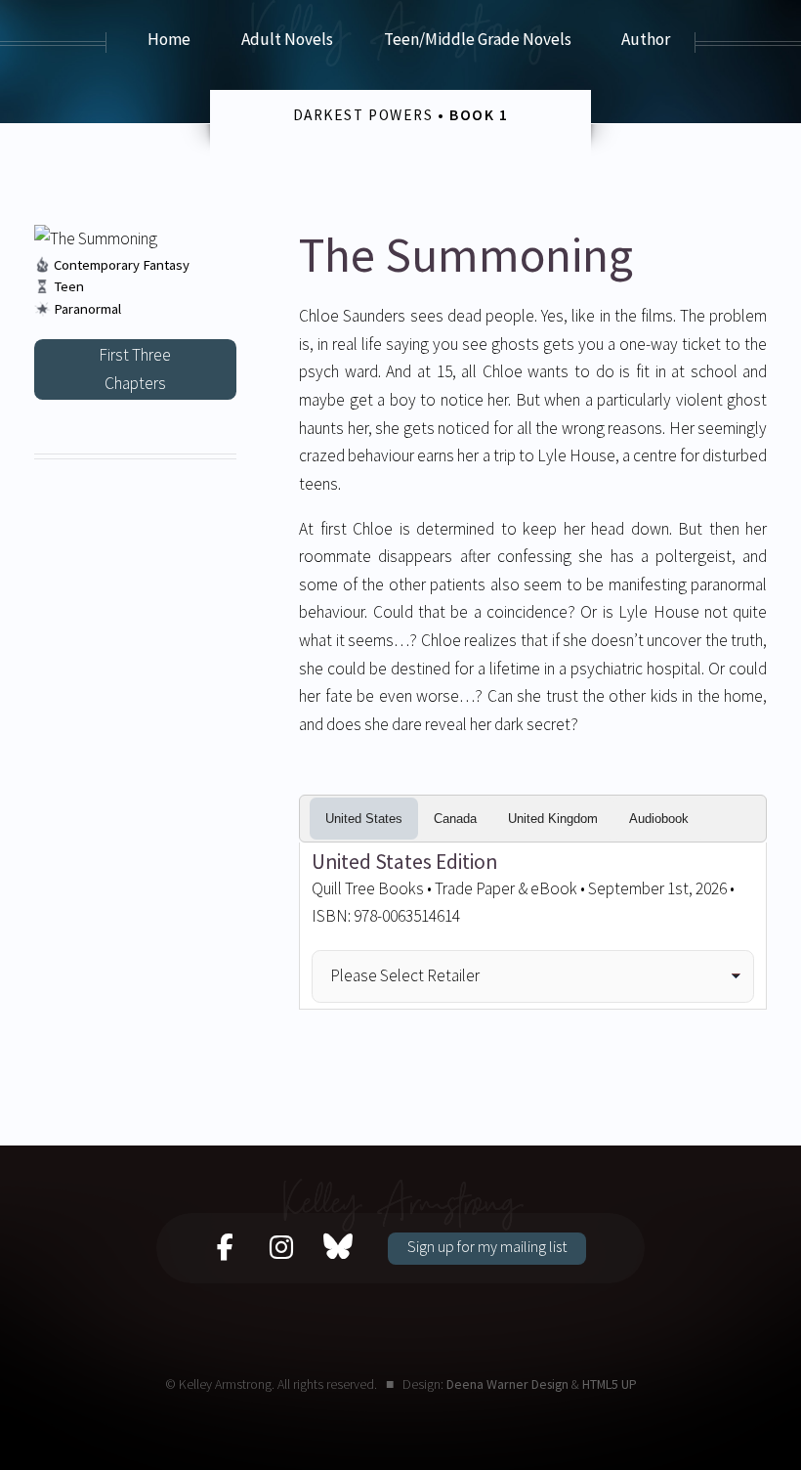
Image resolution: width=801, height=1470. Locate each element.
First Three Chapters (135, 369)
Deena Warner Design (507, 1384)
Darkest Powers (363, 115)
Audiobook (659, 818)
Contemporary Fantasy (122, 265)
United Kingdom (553, 818)
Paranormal (87, 309)
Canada (455, 818)
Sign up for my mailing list (487, 1246)
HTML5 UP (609, 1384)
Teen (69, 286)
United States (363, 818)
